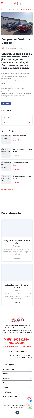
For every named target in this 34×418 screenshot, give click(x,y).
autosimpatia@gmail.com (17, 351)
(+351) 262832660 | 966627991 (17, 342)
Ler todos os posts (7, 189)
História (6, 378)
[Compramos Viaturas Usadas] (6, 166)
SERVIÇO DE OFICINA (20, 136)
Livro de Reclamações (11, 396)
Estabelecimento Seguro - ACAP (22, 177)
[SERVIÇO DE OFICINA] (6, 139)
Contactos (7, 392)
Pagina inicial (5, 9)
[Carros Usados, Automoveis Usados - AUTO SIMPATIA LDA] (17, 3)
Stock (5, 374)
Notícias (19, 48)
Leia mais (16, 140)
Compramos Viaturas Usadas (21, 164)
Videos (5, 387)
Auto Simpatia (8, 365)
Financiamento (8, 369)
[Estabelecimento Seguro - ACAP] (6, 179)
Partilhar (7, 103)
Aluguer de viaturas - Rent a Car (22, 150)
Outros (6, 122)
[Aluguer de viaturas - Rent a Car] (6, 153)
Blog (14, 9)
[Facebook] (17, 412)
